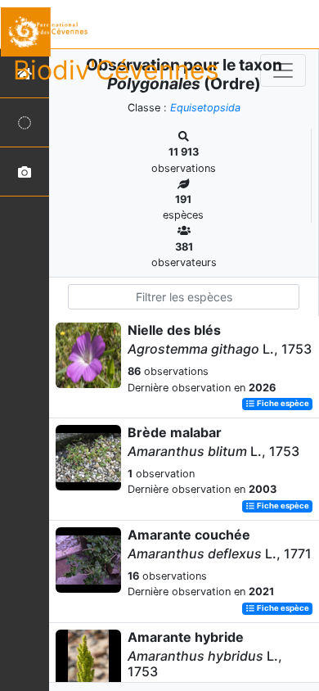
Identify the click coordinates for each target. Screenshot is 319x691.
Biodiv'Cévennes (116, 70)
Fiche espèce (282, 404)
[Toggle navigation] (283, 70)
